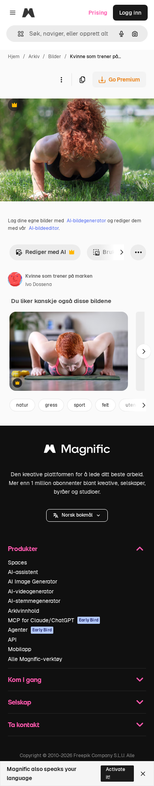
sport (79, 405)
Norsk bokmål (77, 515)
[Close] (143, 773)
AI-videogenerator (31, 591)
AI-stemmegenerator (34, 600)
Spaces (17, 562)
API (12, 639)
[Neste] (122, 252)
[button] (77, 515)
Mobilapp (19, 649)
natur (22, 405)
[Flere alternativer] (61, 79)
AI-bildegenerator (86, 221)
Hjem (14, 56)
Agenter (30, 629)
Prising (97, 12)
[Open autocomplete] (17, 34)
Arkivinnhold (23, 610)
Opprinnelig (55, 106)
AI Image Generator (32, 581)
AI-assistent (23, 572)
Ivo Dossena (38, 284)
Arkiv (33, 56)
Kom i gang (24, 679)
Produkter (23, 548)
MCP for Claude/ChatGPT (53, 620)
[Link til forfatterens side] (15, 280)
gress (51, 405)
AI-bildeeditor (44, 228)
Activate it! (115, 773)
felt (105, 405)
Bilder (54, 56)
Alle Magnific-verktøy (35, 659)
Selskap (19, 702)
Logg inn (130, 12)
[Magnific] (77, 451)
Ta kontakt (23, 724)
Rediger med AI (40, 254)
